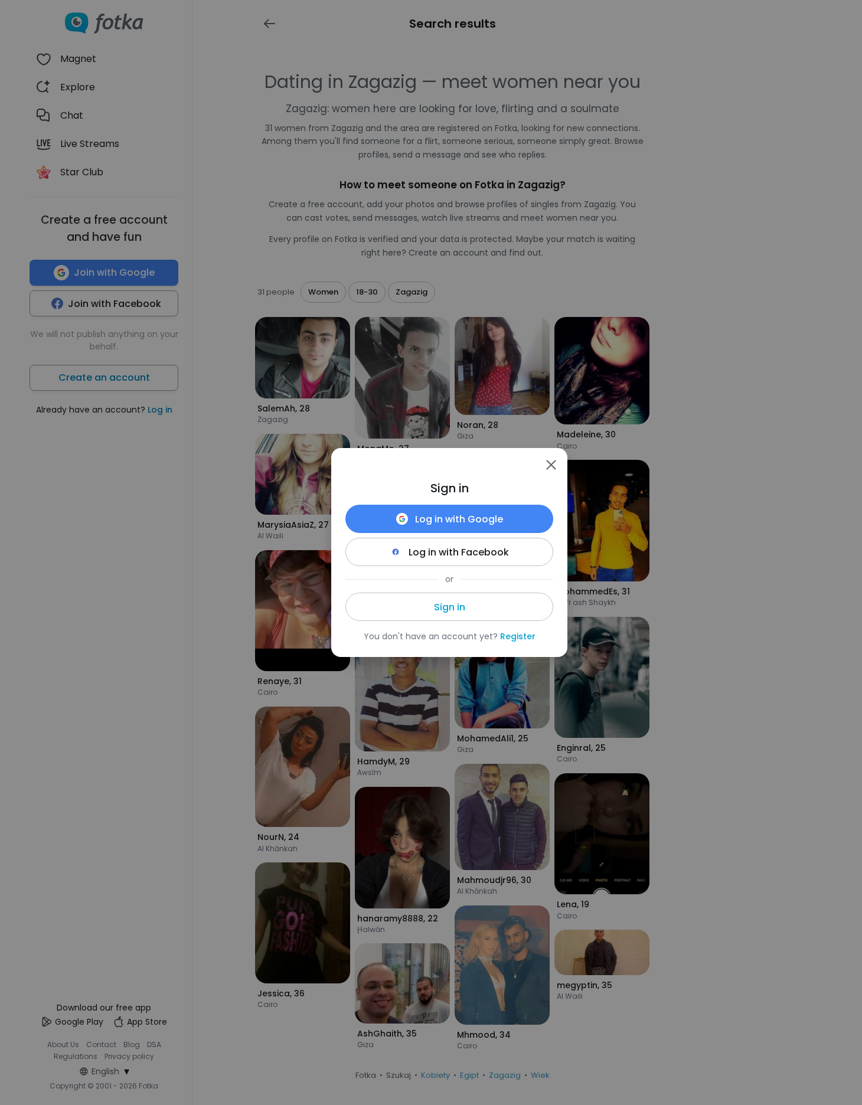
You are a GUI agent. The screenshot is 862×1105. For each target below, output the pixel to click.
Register (518, 636)
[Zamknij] (551, 464)
